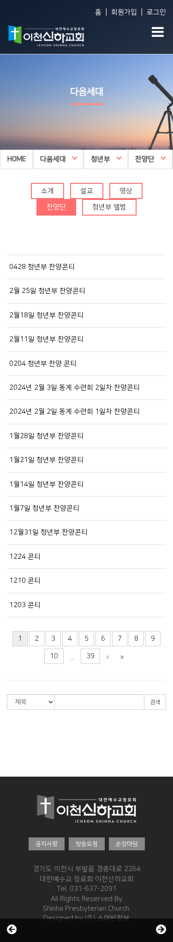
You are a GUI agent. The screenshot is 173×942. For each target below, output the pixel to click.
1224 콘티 (25, 557)
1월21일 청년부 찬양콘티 (46, 460)
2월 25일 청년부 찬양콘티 (47, 291)
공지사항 (47, 844)
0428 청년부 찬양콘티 (42, 267)
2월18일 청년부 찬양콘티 (46, 315)
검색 (155, 702)
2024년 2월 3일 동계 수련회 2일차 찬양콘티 (74, 388)
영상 (125, 191)
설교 (86, 191)
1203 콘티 (25, 605)
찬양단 (145, 159)
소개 (47, 191)
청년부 (100, 159)
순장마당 (127, 844)
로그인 (156, 12)
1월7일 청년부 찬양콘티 (44, 508)
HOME (16, 159)
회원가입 (124, 12)
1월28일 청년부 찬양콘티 (46, 436)
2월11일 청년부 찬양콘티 (46, 339)
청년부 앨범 (109, 207)
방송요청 (87, 844)
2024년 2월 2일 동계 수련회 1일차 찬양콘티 (74, 411)
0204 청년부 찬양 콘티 (43, 364)
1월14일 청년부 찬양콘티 (46, 484)
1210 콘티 (25, 581)
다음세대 (53, 159)
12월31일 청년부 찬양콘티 (48, 532)
